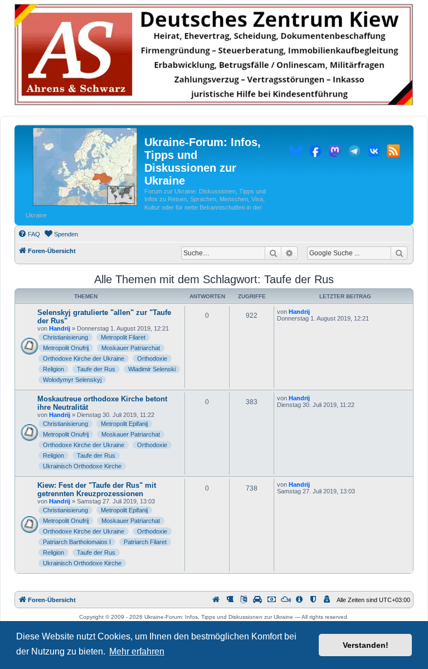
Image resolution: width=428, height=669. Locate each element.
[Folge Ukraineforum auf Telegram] (354, 152)
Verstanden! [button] (365, 645)
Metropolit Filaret (123, 337)
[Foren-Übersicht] (85, 167)
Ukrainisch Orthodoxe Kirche (82, 466)
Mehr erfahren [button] (136, 651)
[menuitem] (29, 234)
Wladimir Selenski (152, 369)
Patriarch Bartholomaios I (77, 542)
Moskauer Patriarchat (130, 348)
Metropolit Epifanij (124, 423)
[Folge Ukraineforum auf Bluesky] (296, 152)
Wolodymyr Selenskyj (72, 379)
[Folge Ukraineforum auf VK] (374, 152)
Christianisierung (65, 337)
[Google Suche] (399, 253)
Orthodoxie (152, 358)
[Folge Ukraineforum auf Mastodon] (335, 152)
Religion (53, 369)
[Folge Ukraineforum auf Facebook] (315, 152)
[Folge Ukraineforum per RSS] (393, 152)
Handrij (59, 328)
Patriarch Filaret (145, 542)
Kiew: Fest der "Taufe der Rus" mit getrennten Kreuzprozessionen (96, 489)
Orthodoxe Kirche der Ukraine (83, 358)
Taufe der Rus (96, 369)
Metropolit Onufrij (66, 348)
